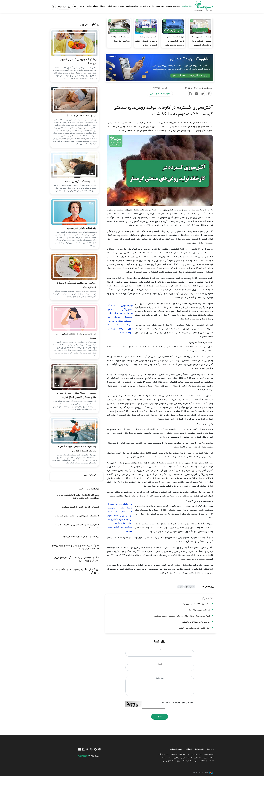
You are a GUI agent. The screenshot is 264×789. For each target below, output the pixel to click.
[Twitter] (202, 93)
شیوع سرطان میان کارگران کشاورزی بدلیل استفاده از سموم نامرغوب (182, 616)
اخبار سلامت (187, 6)
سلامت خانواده (132, 6)
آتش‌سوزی (190, 586)
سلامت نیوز (201, 6)
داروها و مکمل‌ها (147, 6)
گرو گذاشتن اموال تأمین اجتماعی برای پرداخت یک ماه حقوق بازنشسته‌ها (174, 43)
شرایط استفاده (176, 749)
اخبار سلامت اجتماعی (160, 93)
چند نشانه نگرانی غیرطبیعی (82, 228)
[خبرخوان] (83, 749)
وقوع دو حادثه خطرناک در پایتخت (196, 622)
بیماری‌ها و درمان (173, 6)
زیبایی (82, 6)
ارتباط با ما (199, 749)
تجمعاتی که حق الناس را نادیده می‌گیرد (80, 507)
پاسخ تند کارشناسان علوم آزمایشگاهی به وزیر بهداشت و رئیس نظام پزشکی (77, 497)
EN (75, 6)
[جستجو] (53, 6)
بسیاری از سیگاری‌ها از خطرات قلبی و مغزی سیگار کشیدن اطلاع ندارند (77, 395)
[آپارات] (99, 749)
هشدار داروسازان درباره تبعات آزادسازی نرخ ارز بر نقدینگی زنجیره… (200, 41)
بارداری (121, 6)
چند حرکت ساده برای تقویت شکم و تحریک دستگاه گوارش (77, 449)
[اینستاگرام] (91, 749)
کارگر (180, 586)
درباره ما (210, 749)
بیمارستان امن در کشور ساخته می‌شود (81, 536)
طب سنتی (160, 6)
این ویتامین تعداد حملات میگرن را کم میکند (76, 336)
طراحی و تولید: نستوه (200, 772)
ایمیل (160, 664)
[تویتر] (87, 749)
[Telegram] (196, 93)
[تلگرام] (95, 749)
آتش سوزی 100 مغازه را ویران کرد (196, 604)
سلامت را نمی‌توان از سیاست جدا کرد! (120, 39)
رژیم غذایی (111, 6)
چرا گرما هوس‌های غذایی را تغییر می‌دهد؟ (79, 61)
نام (160, 650)
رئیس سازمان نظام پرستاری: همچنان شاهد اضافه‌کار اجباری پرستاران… (146, 43)
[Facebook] (208, 93)
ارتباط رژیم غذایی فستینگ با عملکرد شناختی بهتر (77, 285)
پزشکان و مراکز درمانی (96, 6)
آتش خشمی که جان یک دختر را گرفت (194, 628)
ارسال (159, 716)
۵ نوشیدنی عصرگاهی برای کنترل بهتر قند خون (77, 515)
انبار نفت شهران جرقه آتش (199, 610)
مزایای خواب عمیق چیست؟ (82, 115)
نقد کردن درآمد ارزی (91, 475)
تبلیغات (189, 749)
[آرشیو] (79, 749)
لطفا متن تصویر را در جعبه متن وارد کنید (178, 702)
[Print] (190, 93)
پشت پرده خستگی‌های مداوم (81, 181)
